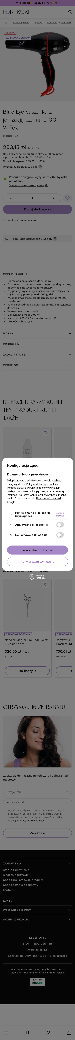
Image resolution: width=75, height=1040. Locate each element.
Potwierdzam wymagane (37, 561)
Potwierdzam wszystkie (37, 550)
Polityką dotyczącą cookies (42, 484)
